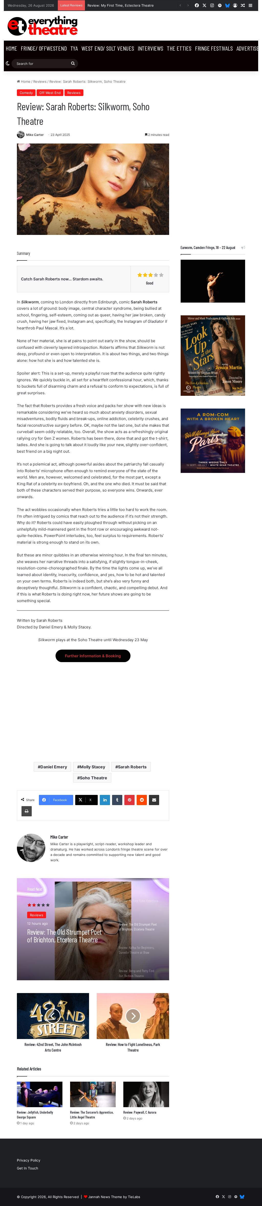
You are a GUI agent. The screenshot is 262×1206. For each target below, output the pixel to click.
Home (11, 48)
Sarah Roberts (132, 766)
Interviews (150, 48)
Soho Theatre (93, 777)
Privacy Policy (28, 1160)
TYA (74, 48)
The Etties (179, 48)
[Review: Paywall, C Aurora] (146, 1094)
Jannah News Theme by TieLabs (114, 1197)
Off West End (50, 93)
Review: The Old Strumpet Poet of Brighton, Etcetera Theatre (64, 935)
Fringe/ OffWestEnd (44, 48)
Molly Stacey (92, 766)
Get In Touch (27, 1168)
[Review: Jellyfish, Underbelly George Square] (39, 1094)
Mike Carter (35, 135)
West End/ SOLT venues (107, 48)
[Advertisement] (93, 707)
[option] (93, 929)
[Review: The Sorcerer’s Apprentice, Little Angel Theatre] (93, 1094)
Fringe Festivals (214, 48)
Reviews (40, 81)
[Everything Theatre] (43, 26)
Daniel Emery (53, 766)
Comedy (26, 93)
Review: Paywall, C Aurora (139, 1112)
